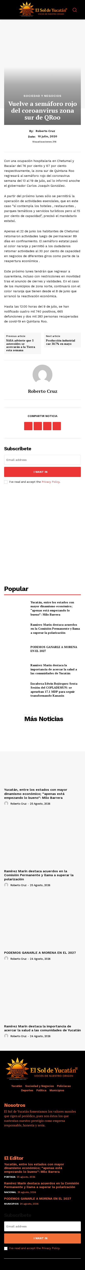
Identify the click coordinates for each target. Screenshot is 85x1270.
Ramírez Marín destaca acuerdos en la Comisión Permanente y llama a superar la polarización (55, 629)
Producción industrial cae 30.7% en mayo (60, 342)
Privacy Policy (50, 481)
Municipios (11, 1203)
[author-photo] (6, 803)
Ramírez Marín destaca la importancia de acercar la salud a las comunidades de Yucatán (54, 669)
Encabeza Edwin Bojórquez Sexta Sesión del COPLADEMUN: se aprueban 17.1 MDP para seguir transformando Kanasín (54, 690)
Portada (9, 1176)
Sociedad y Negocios (42, 95)
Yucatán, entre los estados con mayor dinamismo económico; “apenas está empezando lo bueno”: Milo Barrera (52, 608)
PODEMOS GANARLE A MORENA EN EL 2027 (40, 953)
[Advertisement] (42, 534)
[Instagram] (19, 1137)
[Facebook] (28, 426)
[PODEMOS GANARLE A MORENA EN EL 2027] (15, 649)
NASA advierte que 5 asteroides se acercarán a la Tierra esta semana (20, 345)
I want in (40, 471)
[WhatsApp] (57, 426)
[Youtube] (42, 1137)
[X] (38, 426)
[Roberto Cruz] (42, 375)
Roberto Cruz (45, 131)
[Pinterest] (47, 426)
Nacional (10, 1192)
